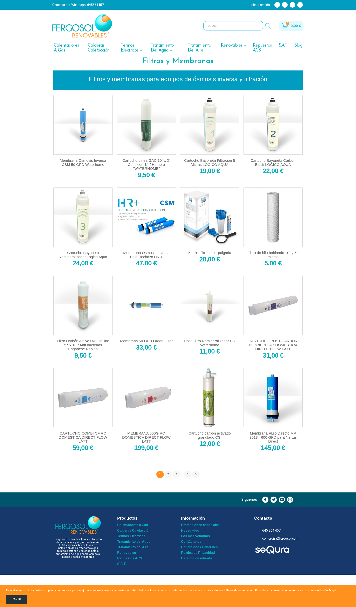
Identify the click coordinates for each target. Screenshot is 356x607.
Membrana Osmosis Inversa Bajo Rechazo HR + (146, 255)
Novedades (190, 530)
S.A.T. (121, 563)
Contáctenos (191, 541)
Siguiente (196, 474)
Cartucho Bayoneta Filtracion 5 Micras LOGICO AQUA (209, 163)
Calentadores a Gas (132, 525)
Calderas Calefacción (134, 530)
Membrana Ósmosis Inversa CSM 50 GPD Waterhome (83, 163)
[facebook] (265, 500)
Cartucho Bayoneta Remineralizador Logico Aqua (83, 255)
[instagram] (290, 500)
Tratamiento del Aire (132, 547)
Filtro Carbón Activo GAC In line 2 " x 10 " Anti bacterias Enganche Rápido (83, 345)
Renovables (126, 552)
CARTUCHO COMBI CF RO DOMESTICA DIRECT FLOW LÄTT (83, 437)
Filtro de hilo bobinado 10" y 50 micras (273, 255)
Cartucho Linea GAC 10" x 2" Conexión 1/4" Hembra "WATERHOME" (146, 165)
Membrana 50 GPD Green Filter (146, 341)
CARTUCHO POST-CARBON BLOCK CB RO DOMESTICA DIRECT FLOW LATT (272, 345)
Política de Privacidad (198, 552)
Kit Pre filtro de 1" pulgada (209, 253)
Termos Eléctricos (131, 536)
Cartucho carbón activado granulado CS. (210, 435)
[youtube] (282, 500)
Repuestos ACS (129, 558)
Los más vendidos (195, 536)
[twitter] (274, 500)
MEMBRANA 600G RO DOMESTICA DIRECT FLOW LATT (146, 437)
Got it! (17, 599)
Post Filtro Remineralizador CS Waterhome (209, 343)
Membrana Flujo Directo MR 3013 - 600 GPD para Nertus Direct (273, 437)
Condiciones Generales (199, 547)
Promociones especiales (200, 525)
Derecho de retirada (196, 558)
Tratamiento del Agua (133, 541)
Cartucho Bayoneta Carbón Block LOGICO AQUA (273, 163)
